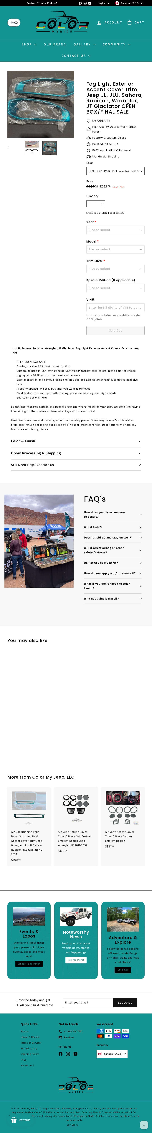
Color (89, 163)
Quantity (92, 196)
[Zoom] (41, 104)
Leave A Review (30, 1037)
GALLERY (83, 44)
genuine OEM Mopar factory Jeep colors (80, 371)
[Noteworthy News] (76, 916)
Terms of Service (31, 1043)
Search (25, 1031)
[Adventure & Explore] (123, 919)
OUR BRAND (55, 44)
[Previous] (9, 148)
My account (27, 1065)
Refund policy (29, 1048)
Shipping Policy (30, 1054)
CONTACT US (74, 55)
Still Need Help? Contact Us (32, 465)
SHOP (28, 44)
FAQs (24, 1060)
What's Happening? (29, 964)
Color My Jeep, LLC (53, 777)
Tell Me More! (76, 960)
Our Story (72, 1125)
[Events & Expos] (29, 916)
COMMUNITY (115, 44)
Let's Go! (123, 970)
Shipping (91, 213)
